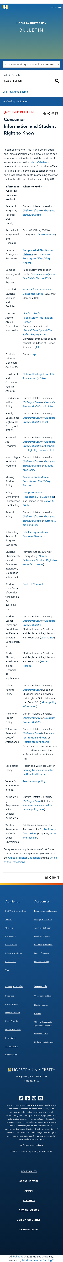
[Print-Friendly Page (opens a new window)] (53, 113)
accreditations (46, 234)
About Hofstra (28, 1181)
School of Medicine (13, 953)
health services (40, 774)
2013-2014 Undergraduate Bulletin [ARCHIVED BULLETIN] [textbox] (32, 64)
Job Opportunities (29, 1220)
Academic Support (42, 936)
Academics (42, 901)
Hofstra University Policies (31, 1145)
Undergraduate (32, 210)
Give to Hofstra (29, 1210)
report (35, 354)
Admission (12, 901)
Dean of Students (12, 1012)
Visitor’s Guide (11, 1055)
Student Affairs (11, 1046)
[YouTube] (40, 1099)
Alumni (29, 1190)
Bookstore (9, 996)
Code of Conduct (33, 584)
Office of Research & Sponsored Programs (43, 1024)
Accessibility (29, 1171)
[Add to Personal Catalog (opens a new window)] (44, 113)
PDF (47, 278)
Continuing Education (43, 944)
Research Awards (41, 1033)
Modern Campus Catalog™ (38, 1260)
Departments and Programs (45, 911)
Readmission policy (34, 781)
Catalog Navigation (17, 101)
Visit (7, 970)
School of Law (11, 944)
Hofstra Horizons (41, 1005)
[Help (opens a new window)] (57, 113)
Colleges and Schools (43, 919)
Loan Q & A (47, 637)
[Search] (57, 80)
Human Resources (13, 1029)
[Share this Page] (49, 113)
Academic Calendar (42, 928)
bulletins (18, 1256)
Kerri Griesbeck (40, 162)
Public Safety (30, 318)
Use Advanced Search (15, 92)
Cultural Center (11, 1004)
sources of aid (47, 450)
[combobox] (31, 64)
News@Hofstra (28, 1229)
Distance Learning (41, 961)
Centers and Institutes (43, 996)
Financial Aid (10, 961)
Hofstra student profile (36, 742)
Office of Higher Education (24, 858)
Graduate (9, 928)
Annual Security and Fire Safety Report (36, 259)
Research (40, 986)
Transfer (8, 919)
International (10, 936)
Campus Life (14, 986)
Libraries (37, 1013)
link (38, 347)
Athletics (29, 1200)
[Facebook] (27, 1099)
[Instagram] (34, 1099)
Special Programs (41, 953)
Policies (48, 406)
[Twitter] (21, 1099)
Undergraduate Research (44, 1042)
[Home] (6, 7)
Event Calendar (11, 1021)
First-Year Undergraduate (15, 911)
